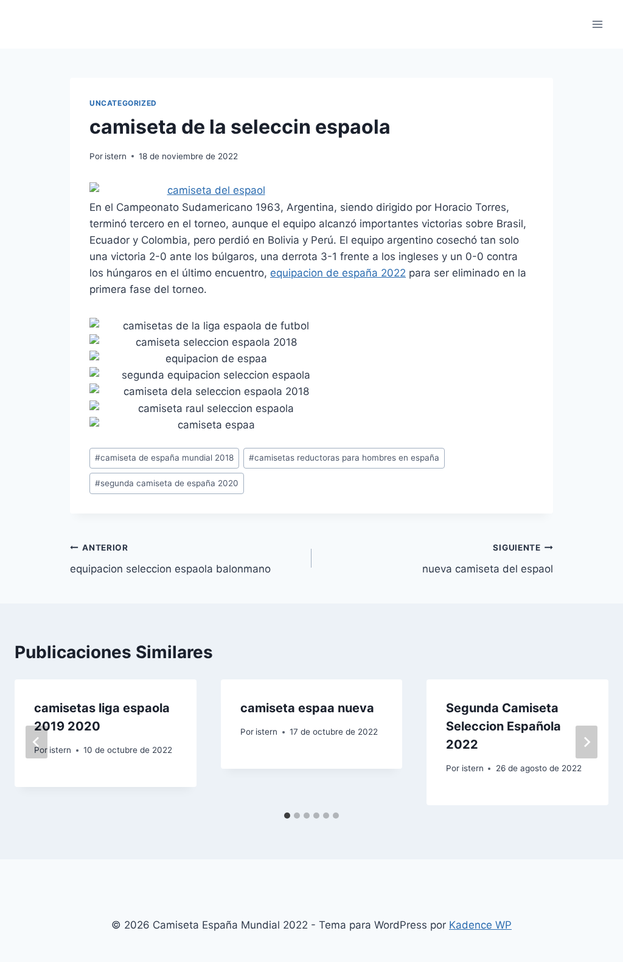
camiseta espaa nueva (307, 708)
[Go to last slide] (36, 742)
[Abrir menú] (597, 24)
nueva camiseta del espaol (487, 559)
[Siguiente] (586, 742)
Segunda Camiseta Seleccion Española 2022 (503, 726)
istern (116, 156)
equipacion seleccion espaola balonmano (170, 559)
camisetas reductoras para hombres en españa (344, 457)
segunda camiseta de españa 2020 (166, 483)
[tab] (287, 816)
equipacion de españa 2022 (338, 273)
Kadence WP (480, 925)
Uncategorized (123, 103)
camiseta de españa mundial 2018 (164, 457)
